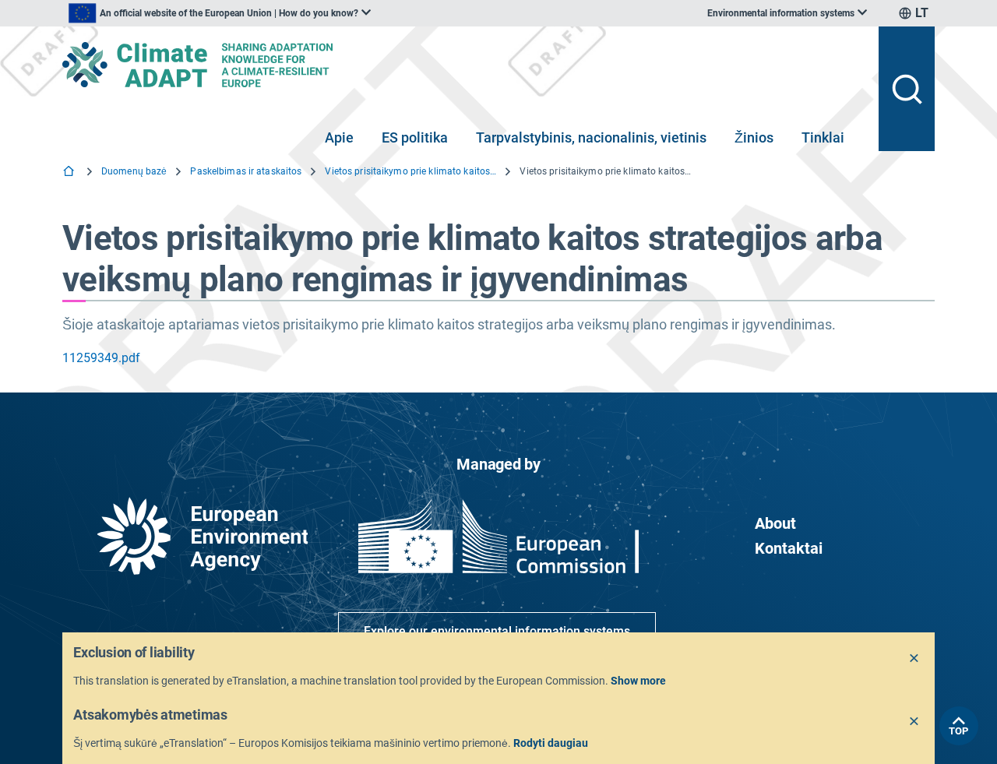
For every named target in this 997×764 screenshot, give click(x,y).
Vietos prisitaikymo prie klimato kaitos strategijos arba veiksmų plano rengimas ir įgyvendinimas (410, 171)
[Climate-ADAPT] (464, 64)
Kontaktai (789, 548)
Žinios (754, 137)
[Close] (914, 659)
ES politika (415, 137)
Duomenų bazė (134, 171)
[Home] (70, 172)
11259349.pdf (101, 357)
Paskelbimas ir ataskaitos (245, 171)
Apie (339, 137)
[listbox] (219, 13)
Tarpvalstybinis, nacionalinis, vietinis (591, 137)
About (775, 523)
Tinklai (822, 137)
